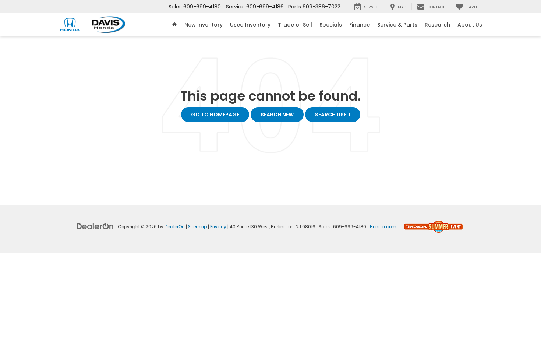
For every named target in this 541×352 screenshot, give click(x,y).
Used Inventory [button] (250, 24)
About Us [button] (469, 24)
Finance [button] (359, 24)
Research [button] (437, 24)
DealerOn (175, 227)
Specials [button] (330, 24)
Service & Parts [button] (397, 24)
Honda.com (383, 227)
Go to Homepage (215, 114)
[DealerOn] (95, 226)
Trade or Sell (295, 24)
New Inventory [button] (203, 24)
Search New (277, 114)
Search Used (332, 114)
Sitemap (197, 227)
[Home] (175, 24)
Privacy (218, 227)
